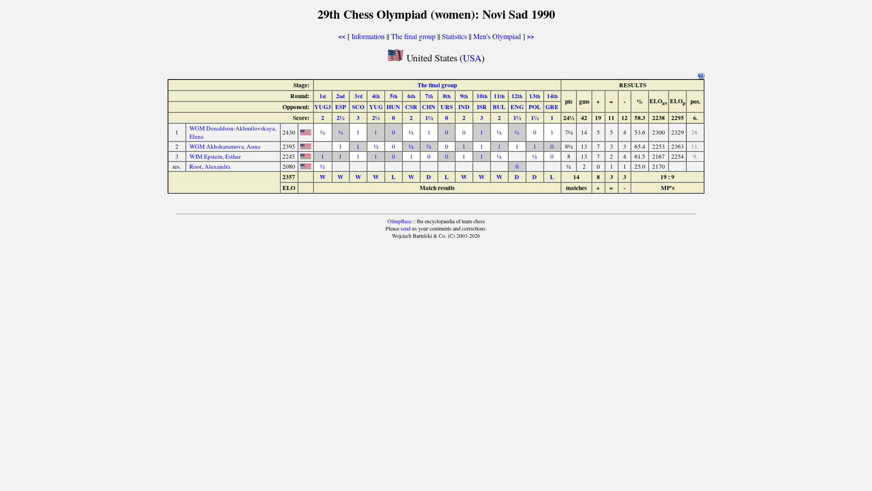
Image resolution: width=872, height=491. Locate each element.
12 (516, 95)
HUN (393, 106)
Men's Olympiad (497, 36)
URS (447, 106)
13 (534, 95)
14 (552, 95)
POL (535, 106)
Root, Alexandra (209, 166)
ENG (517, 106)
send (406, 228)
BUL (499, 106)
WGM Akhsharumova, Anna (224, 146)
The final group (413, 36)
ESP (340, 106)
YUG (376, 106)
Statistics (454, 36)
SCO (358, 106)
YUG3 (322, 106)
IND (464, 106)
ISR (482, 106)
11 (499, 95)
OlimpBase (399, 221)
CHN (429, 106)
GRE (552, 106)
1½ (429, 117)
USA (472, 57)
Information (368, 36)
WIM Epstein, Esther (215, 156)
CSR (411, 106)
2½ (340, 117)
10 (481, 95)
